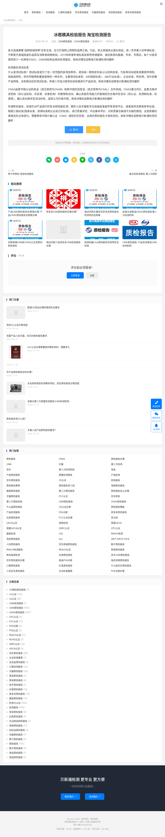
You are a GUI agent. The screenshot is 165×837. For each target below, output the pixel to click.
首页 (26, 12)
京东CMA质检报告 (120, 554)
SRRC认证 (64, 528)
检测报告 (50, 12)
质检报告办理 (118, 458)
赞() (120, 41)
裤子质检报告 (16, 739)
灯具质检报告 (65, 565)
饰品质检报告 (16, 757)
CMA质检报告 (9, 20)
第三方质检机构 (14, 501)
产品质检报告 (13, 474)
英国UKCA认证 (14, 528)
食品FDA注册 (65, 560)
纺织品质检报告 (17, 730)
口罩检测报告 (65, 12)
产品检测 (115, 474)
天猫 (61, 464)
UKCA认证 (11, 522)
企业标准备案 (65, 570)
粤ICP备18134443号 (82, 825)
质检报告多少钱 (67, 485)
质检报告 (82, 5)
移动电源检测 (13, 554)
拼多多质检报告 (133, 12)
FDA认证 (13, 630)
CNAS (62, 458)
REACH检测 (117, 533)
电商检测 (63, 522)
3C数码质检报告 (17, 589)
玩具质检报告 (13, 517)
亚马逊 (114, 517)
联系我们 (70, 796)
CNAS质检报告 (81, 41)
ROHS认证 (14, 639)
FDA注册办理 (117, 570)
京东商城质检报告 (68, 544)
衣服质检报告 (16, 734)
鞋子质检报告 (118, 544)
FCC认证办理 (65, 517)
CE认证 (62, 480)
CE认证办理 (65, 506)
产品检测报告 (13, 512)
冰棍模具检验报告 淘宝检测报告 (82, 34)
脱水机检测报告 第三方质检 (143, 173)
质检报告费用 (13, 485)
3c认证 (12, 594)
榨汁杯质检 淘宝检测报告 (21, 173)
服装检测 (10, 533)
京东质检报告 (81, 12)
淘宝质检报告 (115, 12)
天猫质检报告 (98, 12)
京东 (8, 469)
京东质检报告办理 (15, 560)
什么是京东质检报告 (121, 565)
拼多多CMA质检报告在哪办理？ (62, 211)
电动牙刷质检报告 (120, 560)
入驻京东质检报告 (15, 570)
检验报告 (115, 480)
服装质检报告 (13, 490)
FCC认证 (63, 496)
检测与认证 (14, 702)
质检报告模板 (118, 506)
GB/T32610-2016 (120, 538)
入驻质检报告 (13, 544)
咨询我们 (94, 796)
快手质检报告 (16, 684)
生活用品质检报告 (18, 721)
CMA (8, 464)
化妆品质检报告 (17, 662)
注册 (92, 275)
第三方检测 (116, 464)
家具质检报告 (16, 675)
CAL (61, 533)
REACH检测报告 (14, 549)
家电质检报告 (118, 549)
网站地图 (94, 819)
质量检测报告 (65, 474)
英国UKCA (116, 522)
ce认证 (12, 598)
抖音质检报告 (65, 554)
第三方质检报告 (67, 490)
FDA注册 (63, 512)
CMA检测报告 (16, 603)
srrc (61, 538)
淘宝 (113, 469)
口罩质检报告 (13, 565)
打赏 (93, 129)
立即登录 (75, 275)
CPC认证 (115, 528)
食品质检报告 (16, 752)
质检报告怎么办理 (120, 490)
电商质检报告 (118, 485)
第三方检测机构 (67, 469)
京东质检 (115, 496)
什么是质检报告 (14, 506)
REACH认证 (65, 549)
